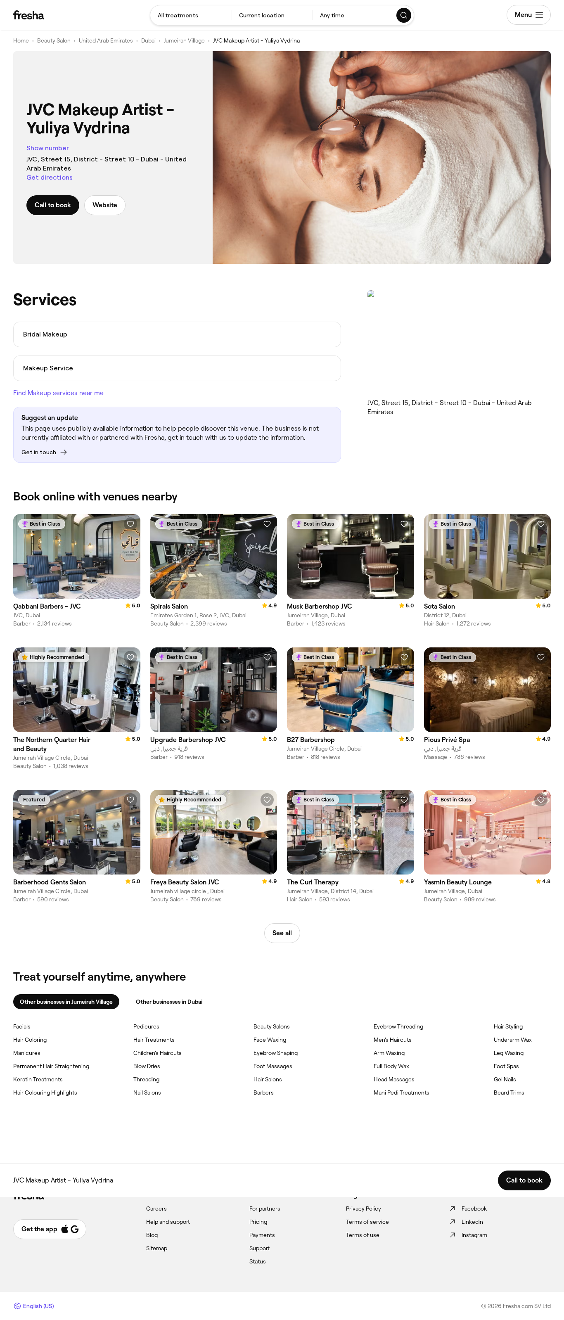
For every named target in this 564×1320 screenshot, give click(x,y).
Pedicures (146, 1026)
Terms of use (362, 1235)
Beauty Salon (54, 40)
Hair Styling (508, 1026)
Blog (152, 1235)
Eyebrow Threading (398, 1026)
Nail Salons (147, 1092)
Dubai (148, 40)
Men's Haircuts (393, 1039)
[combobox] (191, 15)
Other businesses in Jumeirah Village (66, 1001)
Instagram (474, 1235)
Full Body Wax (391, 1066)
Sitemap (156, 1248)
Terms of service (367, 1221)
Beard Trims (509, 1092)
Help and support (168, 1221)
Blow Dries (146, 1066)
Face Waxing (270, 1039)
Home (21, 40)
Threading (146, 1079)
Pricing (258, 1221)
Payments (262, 1235)
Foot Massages (273, 1066)
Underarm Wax (513, 1039)
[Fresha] (28, 15)
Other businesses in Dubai (169, 1001)
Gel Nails (505, 1079)
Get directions (49, 177)
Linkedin (472, 1221)
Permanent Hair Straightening (51, 1066)
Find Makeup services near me (58, 392)
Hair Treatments (154, 1039)
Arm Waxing (389, 1053)
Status (257, 1261)
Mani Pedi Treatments (401, 1092)
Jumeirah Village (184, 40)
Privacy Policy (363, 1208)
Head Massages (394, 1079)
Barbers (264, 1092)
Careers (156, 1208)
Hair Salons (268, 1079)
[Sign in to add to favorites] (130, 524)
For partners (264, 1208)
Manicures (26, 1053)
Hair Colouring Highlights (45, 1092)
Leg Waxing (509, 1053)
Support (259, 1248)
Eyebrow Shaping (276, 1053)
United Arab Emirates (106, 40)
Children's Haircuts (157, 1053)
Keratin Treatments (38, 1079)
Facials (22, 1026)
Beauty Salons (272, 1026)
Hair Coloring (30, 1039)
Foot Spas (506, 1066)
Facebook (474, 1208)
